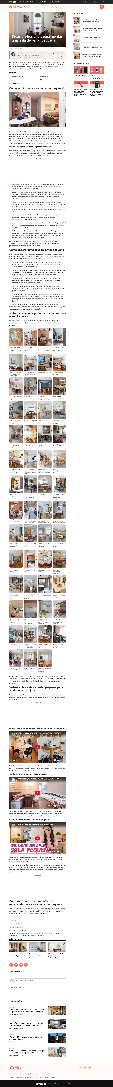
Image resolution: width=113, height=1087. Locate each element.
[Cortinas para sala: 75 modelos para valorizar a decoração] (77, 38)
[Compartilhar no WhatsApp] (11, 965)
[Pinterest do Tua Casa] (89, 1067)
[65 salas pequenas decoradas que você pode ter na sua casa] (77, 55)
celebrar (71, 7)
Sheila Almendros (22, 53)
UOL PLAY (50, 1)
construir (21, 1074)
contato (53, 1077)
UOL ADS (57, 1)
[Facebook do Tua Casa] (85, 1067)
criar (43, 1074)
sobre (12, 1077)
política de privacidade (31, 1077)
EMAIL (102, 1)
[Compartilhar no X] (26, 965)
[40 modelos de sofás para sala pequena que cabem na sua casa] (77, 46)
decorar (13, 1074)
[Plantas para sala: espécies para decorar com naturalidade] (77, 29)
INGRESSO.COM (23, 1)
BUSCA (86, 1)
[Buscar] (102, 7)
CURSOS (44, 1)
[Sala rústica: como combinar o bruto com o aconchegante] (77, 20)
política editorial (44, 1077)
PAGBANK (38, 1)
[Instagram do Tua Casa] (81, 1067)
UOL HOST (31, 1)
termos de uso (19, 1077)
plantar (37, 1074)
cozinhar (52, 7)
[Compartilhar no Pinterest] (16, 965)
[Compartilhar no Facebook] (21, 965)
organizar (29, 1074)
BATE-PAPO (94, 1)
